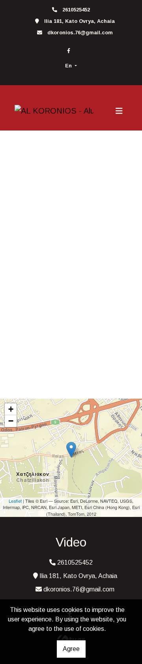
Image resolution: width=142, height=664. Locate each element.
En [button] (69, 66)
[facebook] (69, 50)
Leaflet (15, 501)
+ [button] (10, 409)
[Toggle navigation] (119, 111)
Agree (71, 648)
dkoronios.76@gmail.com (80, 32)
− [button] (10, 421)
